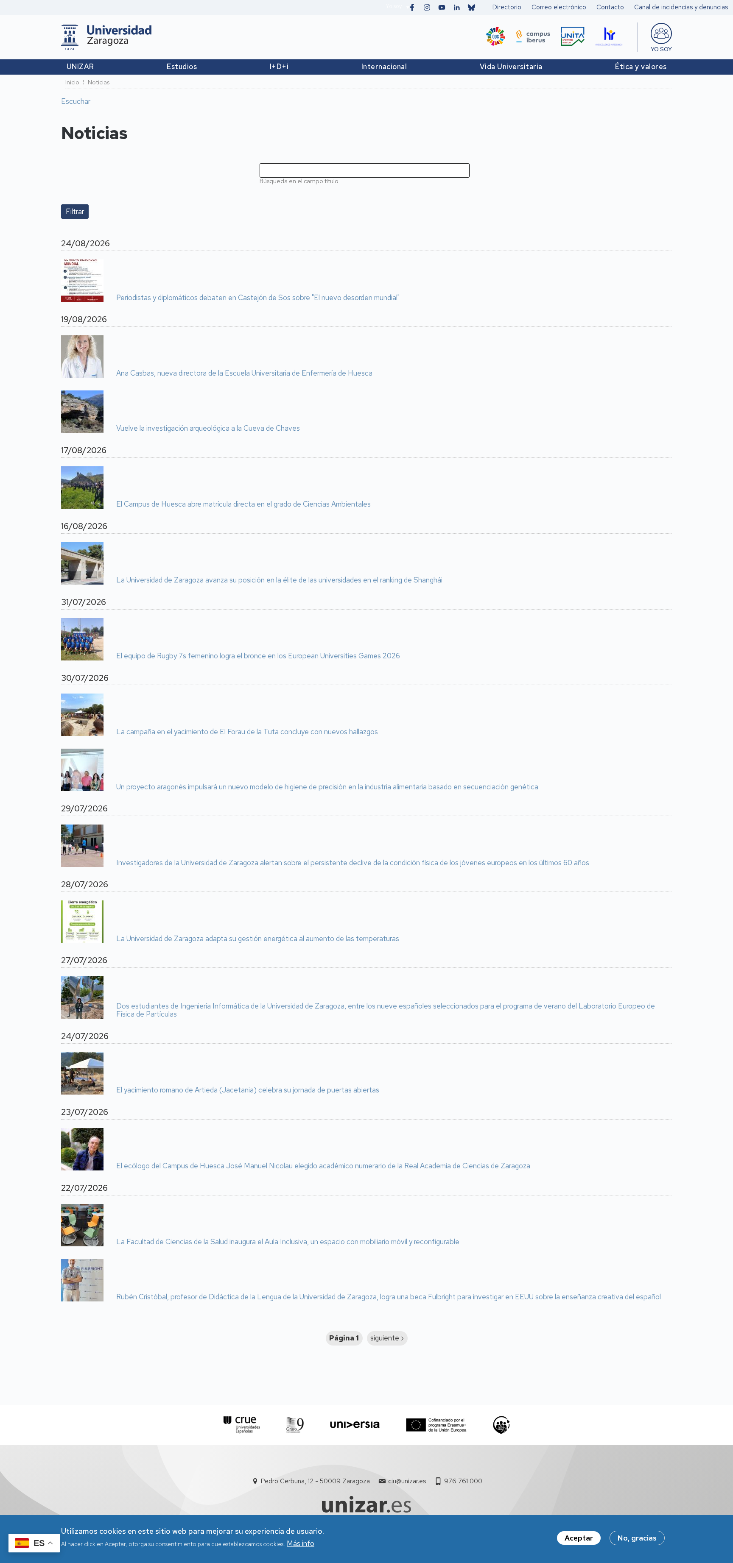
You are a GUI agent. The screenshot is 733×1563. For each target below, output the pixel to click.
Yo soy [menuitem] (661, 49)
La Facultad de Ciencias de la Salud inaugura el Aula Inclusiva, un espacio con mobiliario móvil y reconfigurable (287, 1242)
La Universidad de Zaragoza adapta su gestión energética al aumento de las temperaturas (257, 939)
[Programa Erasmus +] (436, 1425)
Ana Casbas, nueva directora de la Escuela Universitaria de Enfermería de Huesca (244, 373)
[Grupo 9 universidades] (295, 1425)
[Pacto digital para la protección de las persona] (501, 1425)
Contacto (610, 7)
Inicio (72, 82)
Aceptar (579, 1538)
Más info (300, 1543)
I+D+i (279, 66)
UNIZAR (80, 66)
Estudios (182, 66)
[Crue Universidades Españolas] (242, 1425)
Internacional (384, 66)
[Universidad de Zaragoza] (106, 37)
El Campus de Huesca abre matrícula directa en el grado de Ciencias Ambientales (243, 504)
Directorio (506, 7)
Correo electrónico (559, 7)
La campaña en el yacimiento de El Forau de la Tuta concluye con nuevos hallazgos (247, 732)
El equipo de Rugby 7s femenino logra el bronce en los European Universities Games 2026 (258, 656)
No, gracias (637, 1538)
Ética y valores (641, 66)
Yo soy (394, 6)
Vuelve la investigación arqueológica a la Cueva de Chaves (208, 428)
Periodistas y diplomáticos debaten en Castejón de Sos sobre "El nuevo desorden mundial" (258, 298)
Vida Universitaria (511, 66)
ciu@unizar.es (407, 1481)
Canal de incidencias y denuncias (681, 7)
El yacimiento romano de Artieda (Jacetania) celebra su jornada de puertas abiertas (247, 1090)
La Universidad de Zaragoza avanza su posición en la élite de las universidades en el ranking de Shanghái (279, 580)
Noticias (98, 82)
